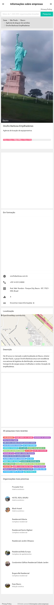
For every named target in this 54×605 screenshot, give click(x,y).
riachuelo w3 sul (9, 453)
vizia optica (23, 448)
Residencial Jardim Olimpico (23, 541)
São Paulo (14, 20)
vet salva (28, 450)
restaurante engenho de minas (13, 472)
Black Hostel (17, 508)
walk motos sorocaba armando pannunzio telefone (19, 443)
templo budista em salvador (24, 437)
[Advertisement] (27, 179)
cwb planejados (8, 437)
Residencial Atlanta (19, 519)
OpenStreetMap (9, 315)
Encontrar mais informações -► (22, 303)
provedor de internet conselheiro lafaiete (16, 456)
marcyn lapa (7, 466)
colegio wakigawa (9, 464)
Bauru (22, 20)
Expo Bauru (16, 584)
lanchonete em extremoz (42, 437)
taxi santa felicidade (29, 445)
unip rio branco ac (30, 472)
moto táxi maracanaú (39, 450)
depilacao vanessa (9, 469)
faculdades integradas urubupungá (14, 458)
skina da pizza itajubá (10, 440)
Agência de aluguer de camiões (18, 23)
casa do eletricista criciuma (12, 445)
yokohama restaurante (11, 448)
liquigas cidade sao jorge (11, 461)
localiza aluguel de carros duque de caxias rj (30, 464)
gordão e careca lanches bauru (22, 466)
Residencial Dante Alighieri (22, 530)
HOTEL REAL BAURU (20, 498)
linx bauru (30, 458)
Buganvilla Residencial (20, 573)
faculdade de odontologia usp (30, 461)
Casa (5, 20)
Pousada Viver (17, 487)
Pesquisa (47, 14)
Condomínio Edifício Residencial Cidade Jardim (30, 562)
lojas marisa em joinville (25, 469)
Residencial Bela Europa (21, 552)
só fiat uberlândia (39, 466)
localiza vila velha (39, 469)
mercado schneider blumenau (25, 453)
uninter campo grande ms (37, 448)
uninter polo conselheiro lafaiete (14, 450)
